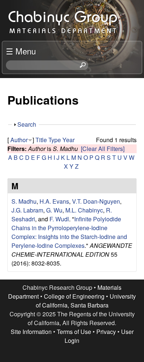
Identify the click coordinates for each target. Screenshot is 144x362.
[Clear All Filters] (102, 148)
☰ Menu (21, 51)
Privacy (106, 331)
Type (54, 140)
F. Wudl (59, 219)
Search (26, 124)
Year (68, 140)
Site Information (31, 331)
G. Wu (54, 210)
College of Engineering (74, 296)
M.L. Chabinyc (84, 210)
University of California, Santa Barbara (86, 300)
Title (41, 140)
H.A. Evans (54, 201)
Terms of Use (74, 331)
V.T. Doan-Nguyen (96, 201)
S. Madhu (24, 201)
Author (19, 140)
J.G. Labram (27, 210)
